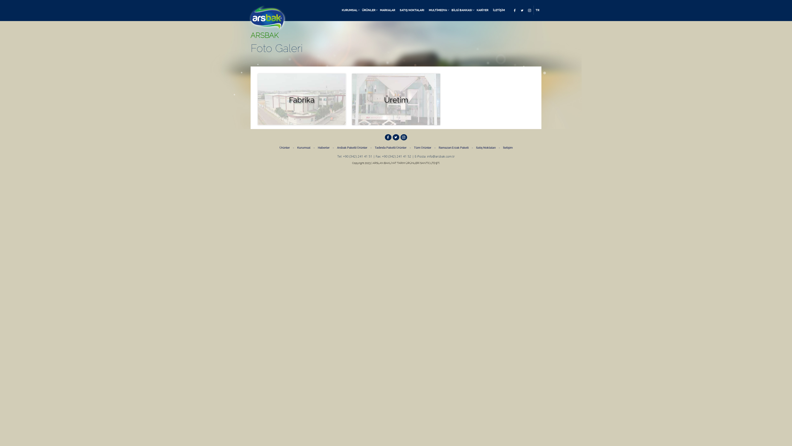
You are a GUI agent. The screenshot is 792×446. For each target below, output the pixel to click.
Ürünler (284, 147)
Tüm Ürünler (422, 147)
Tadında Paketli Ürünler (391, 147)
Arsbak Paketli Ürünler (352, 147)
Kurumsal (303, 147)
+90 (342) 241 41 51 (357, 156)
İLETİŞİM (499, 10)
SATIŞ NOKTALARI (412, 10)
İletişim (508, 147)
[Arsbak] (267, 18)
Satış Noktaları (486, 147)
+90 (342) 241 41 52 (396, 156)
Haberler (324, 147)
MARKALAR (387, 10)
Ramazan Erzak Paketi (454, 147)
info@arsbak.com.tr (441, 156)
